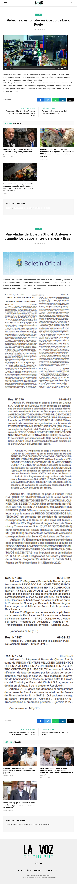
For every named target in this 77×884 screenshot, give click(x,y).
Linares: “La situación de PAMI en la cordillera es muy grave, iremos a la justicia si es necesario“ (17, 152)
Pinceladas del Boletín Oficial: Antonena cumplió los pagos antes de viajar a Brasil (20, 113)
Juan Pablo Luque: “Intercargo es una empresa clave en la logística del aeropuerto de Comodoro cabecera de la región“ (56, 771)
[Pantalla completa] (65, 68)
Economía (38, 870)
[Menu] (5, 3)
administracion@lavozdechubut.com (38, 875)
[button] (35, 53)
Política (27, 870)
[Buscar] (71, 3)
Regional (18, 870)
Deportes (58, 870)
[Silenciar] (62, 68)
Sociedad (48, 870)
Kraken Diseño (50, 877)
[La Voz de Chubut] (38, 3)
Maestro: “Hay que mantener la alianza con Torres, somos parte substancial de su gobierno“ (19, 805)
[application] (35, 52)
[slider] (34, 68)
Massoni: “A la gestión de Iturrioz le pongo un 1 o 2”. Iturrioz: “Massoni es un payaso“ (19, 770)
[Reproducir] (6, 68)
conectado (27, 208)
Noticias (38, 14)
